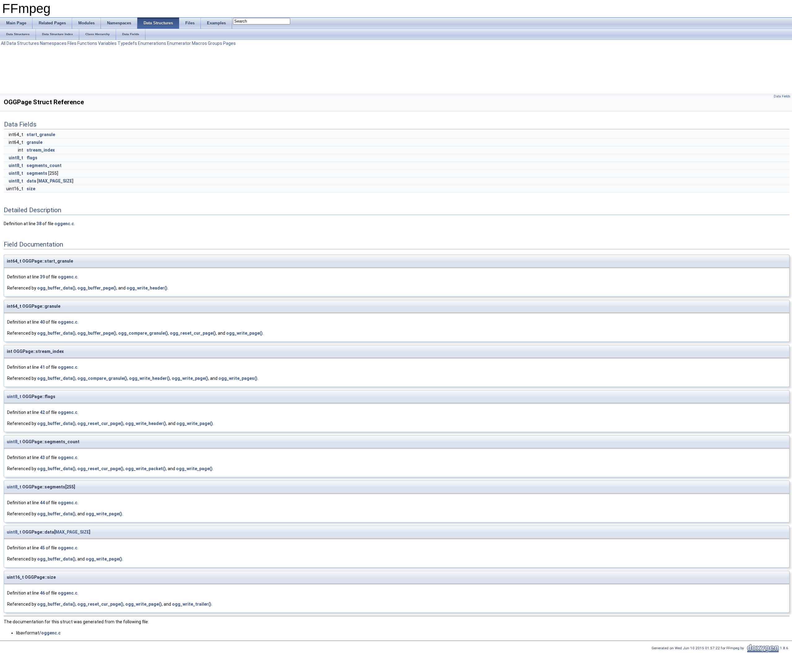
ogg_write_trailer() (191, 604)
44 (42, 502)
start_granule (41, 134)
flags (32, 157)
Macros (199, 43)
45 (42, 547)
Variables (107, 43)
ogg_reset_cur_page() (193, 333)
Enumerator (179, 43)
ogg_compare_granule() (143, 333)
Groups (215, 43)
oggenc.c (64, 223)
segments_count (44, 165)
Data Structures (22, 43)
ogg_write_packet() (145, 468)
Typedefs (127, 43)
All (3, 43)
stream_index (41, 150)
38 (39, 223)
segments (37, 173)
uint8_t (16, 157)
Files (71, 43)
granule (34, 142)
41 (42, 367)
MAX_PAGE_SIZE (55, 180)
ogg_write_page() (244, 333)
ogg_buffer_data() (56, 288)
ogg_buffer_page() (96, 288)
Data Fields (782, 96)
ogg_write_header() (147, 288)
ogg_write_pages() (237, 378)
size (31, 188)
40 (42, 322)
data (31, 180)
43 (42, 457)
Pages (229, 43)
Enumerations (152, 43)
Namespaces (53, 43)
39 (42, 276)
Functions (87, 43)
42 (42, 412)
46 (42, 593)
